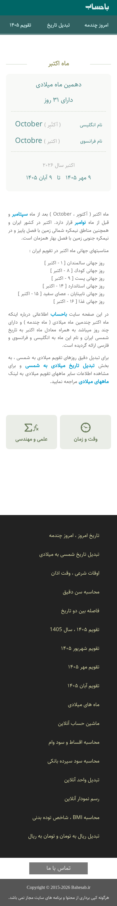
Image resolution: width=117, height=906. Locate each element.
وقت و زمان (85, 431)
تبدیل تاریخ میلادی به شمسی (60, 365)
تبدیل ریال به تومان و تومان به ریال (63, 836)
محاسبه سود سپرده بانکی (73, 761)
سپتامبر (20, 214)
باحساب (97, 7)
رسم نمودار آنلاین (81, 798)
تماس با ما (59, 868)
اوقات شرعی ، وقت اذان (75, 573)
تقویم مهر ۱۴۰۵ (83, 667)
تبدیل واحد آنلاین (81, 780)
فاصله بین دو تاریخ (80, 611)
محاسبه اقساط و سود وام (74, 742)
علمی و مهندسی (31, 431)
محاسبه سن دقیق (81, 592)
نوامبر (80, 222)
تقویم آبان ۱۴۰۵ (83, 686)
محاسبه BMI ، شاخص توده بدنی (65, 817)
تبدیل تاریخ (58, 25)
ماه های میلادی (83, 704)
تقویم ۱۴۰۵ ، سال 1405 (74, 629)
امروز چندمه (96, 25)
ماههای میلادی (94, 381)
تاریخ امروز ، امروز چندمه (74, 535)
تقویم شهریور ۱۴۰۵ (80, 648)
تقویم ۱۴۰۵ (20, 25)
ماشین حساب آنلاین (78, 723)
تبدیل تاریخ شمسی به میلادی (69, 554)
